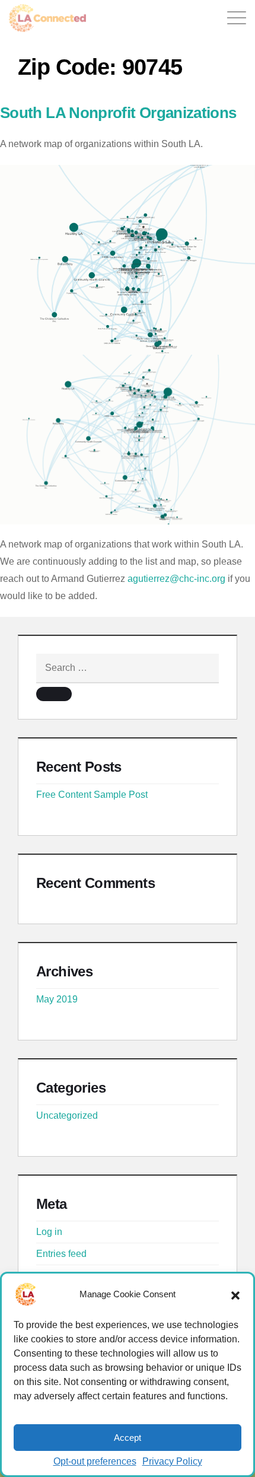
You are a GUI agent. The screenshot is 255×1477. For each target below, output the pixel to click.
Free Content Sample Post (92, 795)
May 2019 (57, 999)
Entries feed (61, 1254)
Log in (49, 1232)
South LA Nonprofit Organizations (118, 112)
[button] (235, 1294)
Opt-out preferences (94, 1461)
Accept (127, 1438)
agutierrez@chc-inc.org (176, 579)
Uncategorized (67, 1115)
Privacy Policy (172, 1461)
